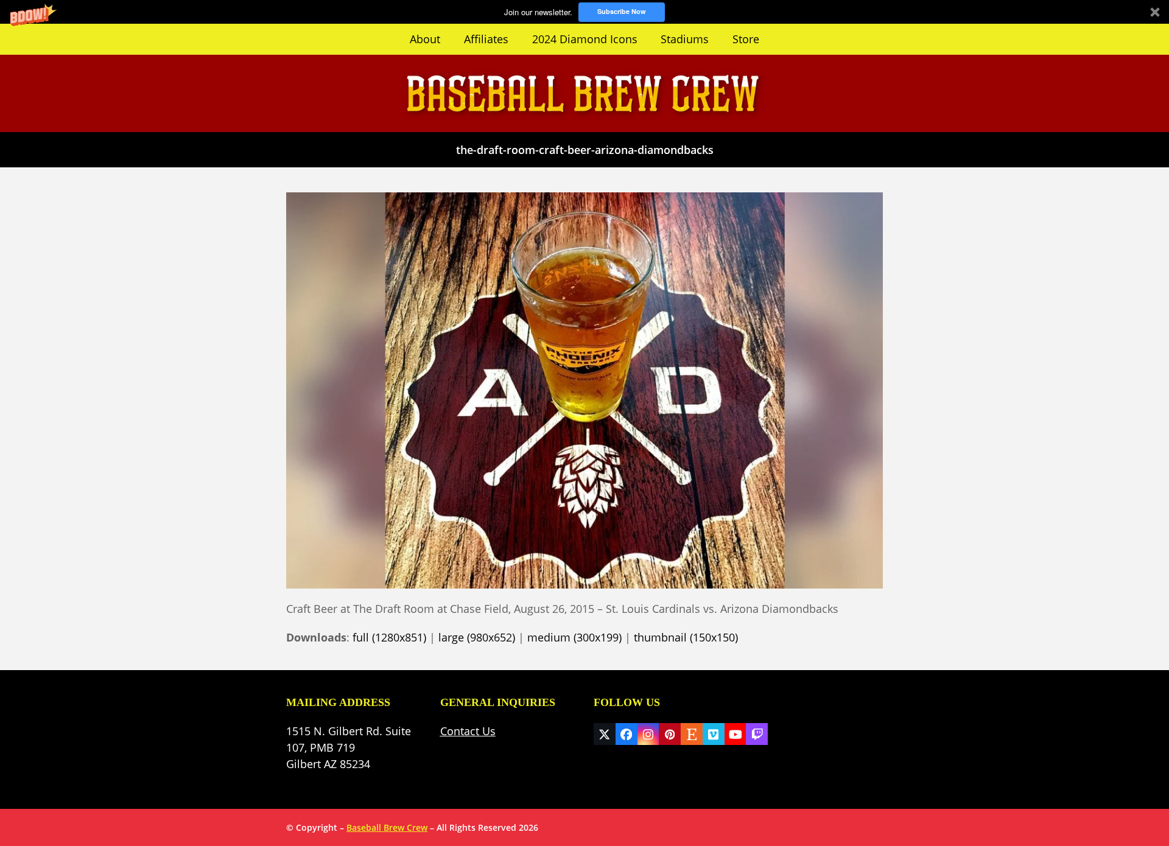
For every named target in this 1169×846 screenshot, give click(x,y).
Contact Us (468, 731)
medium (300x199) (574, 637)
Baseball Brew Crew (386, 827)
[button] (584, 12)
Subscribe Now (621, 11)
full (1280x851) (389, 637)
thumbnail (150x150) (686, 637)
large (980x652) (476, 637)
